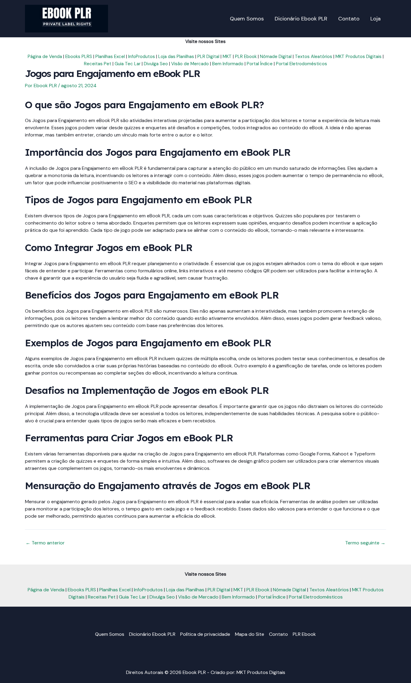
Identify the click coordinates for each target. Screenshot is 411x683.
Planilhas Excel (110, 57)
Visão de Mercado (190, 64)
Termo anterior (45, 543)
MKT (227, 57)
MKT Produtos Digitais (358, 57)
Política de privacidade (205, 634)
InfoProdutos (141, 57)
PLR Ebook (246, 57)
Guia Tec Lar (128, 64)
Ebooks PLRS (78, 57)
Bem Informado (227, 64)
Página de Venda (45, 57)
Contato (278, 634)
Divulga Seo (156, 64)
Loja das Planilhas (176, 57)
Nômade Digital (276, 57)
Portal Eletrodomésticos (301, 64)
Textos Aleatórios (313, 57)
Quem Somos (109, 634)
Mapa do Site (249, 634)
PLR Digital (208, 57)
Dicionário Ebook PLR (152, 634)
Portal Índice (260, 64)
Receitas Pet (97, 64)
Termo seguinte (365, 543)
